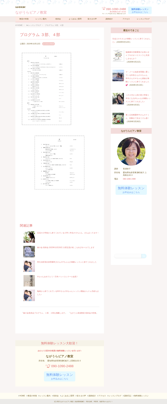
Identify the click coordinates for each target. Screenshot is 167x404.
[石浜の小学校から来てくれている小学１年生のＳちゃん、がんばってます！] (29, 241)
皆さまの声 (92, 19)
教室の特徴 (24, 19)
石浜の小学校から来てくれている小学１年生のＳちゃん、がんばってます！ (68, 233)
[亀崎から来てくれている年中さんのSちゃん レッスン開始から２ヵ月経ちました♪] (29, 300)
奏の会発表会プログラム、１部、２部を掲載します (44, 313)
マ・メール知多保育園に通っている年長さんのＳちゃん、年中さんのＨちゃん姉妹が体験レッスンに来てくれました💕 (137, 78)
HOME (22, 396)
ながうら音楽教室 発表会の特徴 (83, 313)
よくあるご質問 (75, 19)
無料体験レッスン (141, 396)
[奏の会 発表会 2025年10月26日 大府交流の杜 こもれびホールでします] (29, 256)
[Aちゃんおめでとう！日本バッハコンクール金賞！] (29, 285)
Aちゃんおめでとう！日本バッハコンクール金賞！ (57, 277)
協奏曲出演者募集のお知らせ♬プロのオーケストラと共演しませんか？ (137, 55)
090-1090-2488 (62, 366)
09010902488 (116, 9)
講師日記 (127, 396)
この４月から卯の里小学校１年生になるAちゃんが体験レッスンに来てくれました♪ (138, 98)
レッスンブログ (143, 19)
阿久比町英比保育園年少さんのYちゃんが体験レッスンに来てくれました (67, 262)
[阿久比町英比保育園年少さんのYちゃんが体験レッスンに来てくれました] (29, 270)
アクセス (126, 19)
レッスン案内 (41, 19)
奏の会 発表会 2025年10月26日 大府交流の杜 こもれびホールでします (65, 247)
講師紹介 (109, 19)
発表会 (58, 19)
